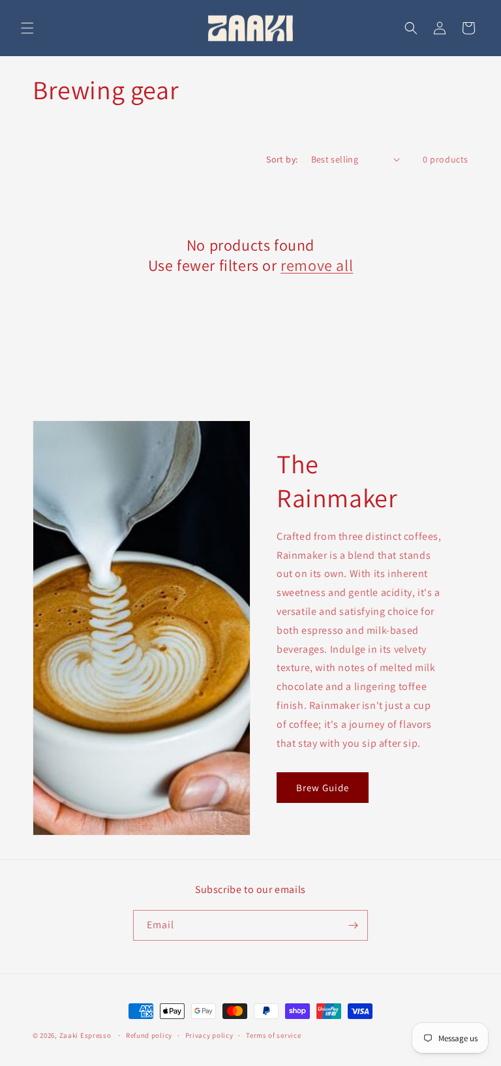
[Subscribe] (353, 925)
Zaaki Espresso (85, 1035)
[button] (27, 28)
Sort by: (281, 159)
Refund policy (149, 1035)
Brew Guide (322, 787)
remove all (317, 265)
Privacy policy (209, 1035)
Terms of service (273, 1035)
